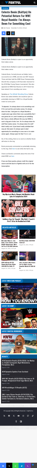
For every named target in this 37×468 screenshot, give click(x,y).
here (13, 149)
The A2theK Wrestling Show (19, 94)
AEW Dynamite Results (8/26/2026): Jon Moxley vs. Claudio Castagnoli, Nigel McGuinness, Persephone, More (18, 363)
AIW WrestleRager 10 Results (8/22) (14, 388)
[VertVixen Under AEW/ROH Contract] (27, 234)
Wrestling (5, 8)
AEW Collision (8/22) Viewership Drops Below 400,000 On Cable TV (8, 264)
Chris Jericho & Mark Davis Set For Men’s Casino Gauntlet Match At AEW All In (27, 265)
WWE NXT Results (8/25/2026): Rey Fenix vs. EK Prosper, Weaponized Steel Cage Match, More (18, 380)
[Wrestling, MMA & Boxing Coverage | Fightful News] (13, 2)
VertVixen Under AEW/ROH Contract (27, 242)
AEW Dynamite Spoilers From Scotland (15, 372)
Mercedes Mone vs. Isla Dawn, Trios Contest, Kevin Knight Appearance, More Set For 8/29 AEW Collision (9, 243)
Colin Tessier (6, 28)
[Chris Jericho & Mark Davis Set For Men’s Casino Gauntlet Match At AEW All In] (27, 256)
